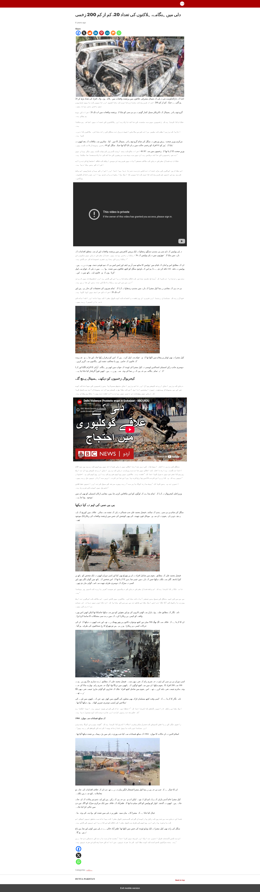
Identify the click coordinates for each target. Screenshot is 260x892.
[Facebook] (78, 34)
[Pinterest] (101, 34)
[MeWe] (107, 34)
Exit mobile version (130, 888)
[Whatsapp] (119, 34)
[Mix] (113, 34)
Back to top (180, 880)
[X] (84, 34)
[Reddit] (90, 34)
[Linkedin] (96, 34)
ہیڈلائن (89, 870)
